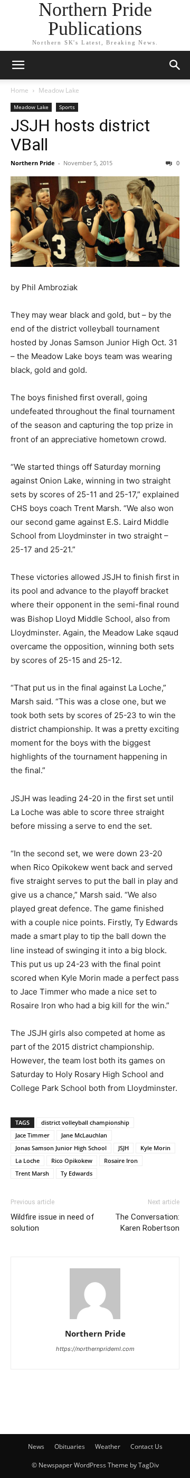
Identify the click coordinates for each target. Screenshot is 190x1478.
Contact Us (146, 1446)
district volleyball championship (85, 1122)
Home (19, 90)
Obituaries (69, 1446)
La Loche (27, 1161)
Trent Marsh (32, 1173)
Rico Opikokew (71, 1161)
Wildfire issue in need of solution (52, 1222)
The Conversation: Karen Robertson (147, 1222)
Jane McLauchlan (84, 1135)
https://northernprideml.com (95, 1348)
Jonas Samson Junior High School (61, 1148)
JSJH (123, 1148)
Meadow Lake (59, 90)
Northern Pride (33, 163)
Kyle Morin (155, 1148)
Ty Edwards (76, 1173)
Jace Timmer (32, 1135)
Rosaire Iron (121, 1161)
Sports (67, 107)
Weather (107, 1446)
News (36, 1446)
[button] (18, 65)
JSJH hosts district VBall (80, 135)
